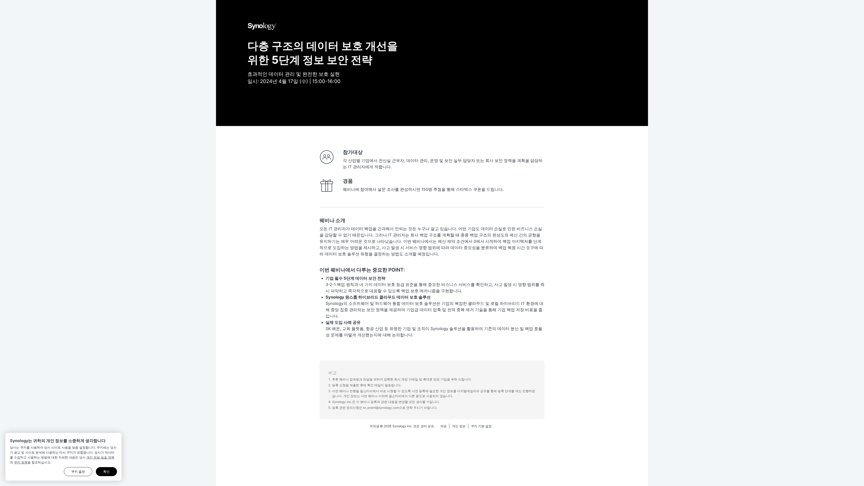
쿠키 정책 (20, 462)
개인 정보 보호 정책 (100, 457)
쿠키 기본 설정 (481, 426)
